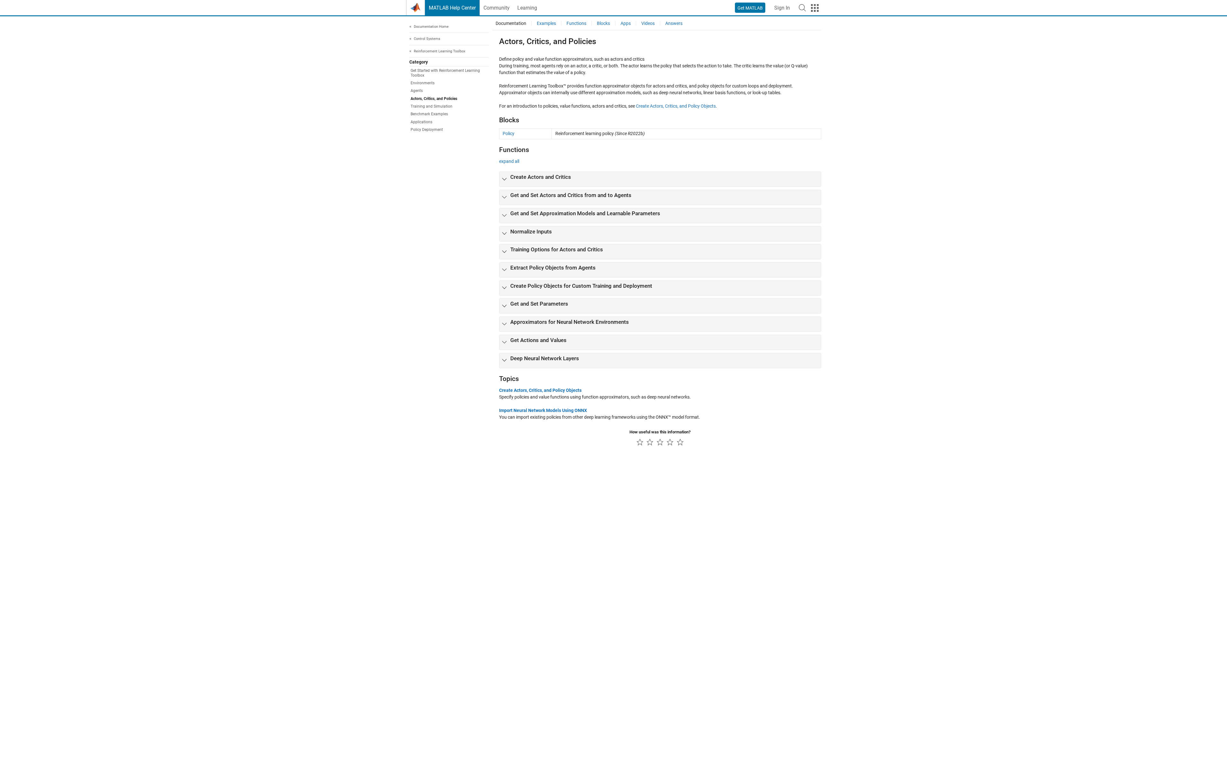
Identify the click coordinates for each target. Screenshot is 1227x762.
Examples (546, 23)
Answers (674, 23)
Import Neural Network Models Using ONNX (543, 410)
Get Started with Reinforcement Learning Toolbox (445, 73)
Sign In (782, 8)
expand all (509, 161)
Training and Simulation (431, 106)
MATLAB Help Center (452, 8)
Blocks (603, 23)
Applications (421, 122)
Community (496, 8)
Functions (576, 23)
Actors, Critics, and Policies (434, 98)
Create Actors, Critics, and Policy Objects (676, 106)
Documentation (511, 23)
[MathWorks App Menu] (815, 8)
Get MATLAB (750, 8)
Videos (648, 23)
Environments (423, 83)
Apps (626, 23)
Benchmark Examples (429, 114)
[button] (802, 7)
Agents (417, 91)
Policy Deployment (427, 130)
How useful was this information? (660, 432)
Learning (527, 8)
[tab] (660, 179)
